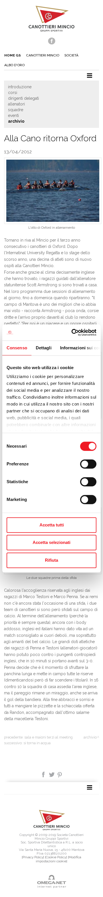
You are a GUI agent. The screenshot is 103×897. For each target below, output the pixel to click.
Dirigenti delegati (23, 98)
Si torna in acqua (37, 743)
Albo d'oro (14, 65)
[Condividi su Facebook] (44, 774)
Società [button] (71, 55)
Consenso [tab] (17, 347)
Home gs (12, 55)
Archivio (16, 121)
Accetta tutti (51, 524)
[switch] (88, 464)
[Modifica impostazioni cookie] (58, 859)
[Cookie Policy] (56, 857)
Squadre (15, 110)
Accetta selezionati (51, 542)
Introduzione (19, 87)
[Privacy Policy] (33, 857)
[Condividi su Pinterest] (60, 774)
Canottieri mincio (42, 55)
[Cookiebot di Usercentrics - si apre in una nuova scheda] (72, 332)
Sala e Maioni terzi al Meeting (48, 737)
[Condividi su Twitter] (52, 774)
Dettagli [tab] (44, 347)
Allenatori (16, 104)
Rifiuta (51, 560)
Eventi (13, 115)
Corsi (12, 93)
